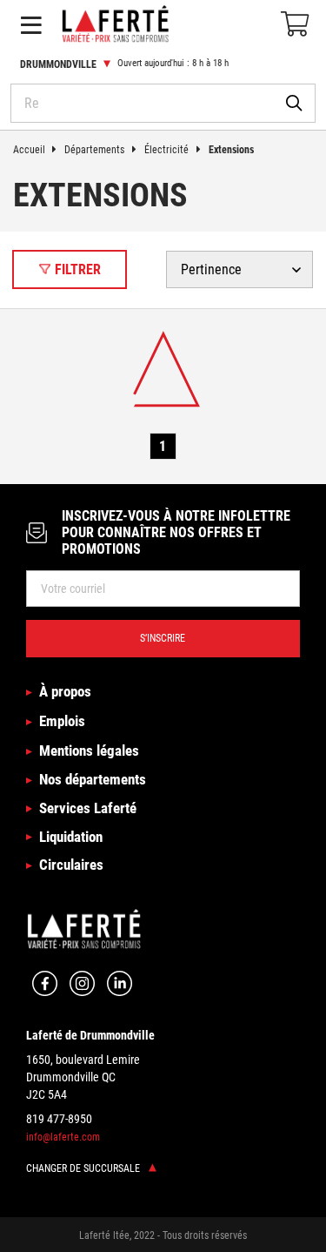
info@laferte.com (63, 1136)
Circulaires (71, 864)
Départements (94, 149)
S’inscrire (162, 637)
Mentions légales (89, 750)
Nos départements (92, 779)
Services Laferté (87, 808)
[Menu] (31, 25)
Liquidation (71, 836)
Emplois (62, 721)
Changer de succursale (84, 1168)
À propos (65, 691)
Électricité (166, 149)
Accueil (29, 149)
